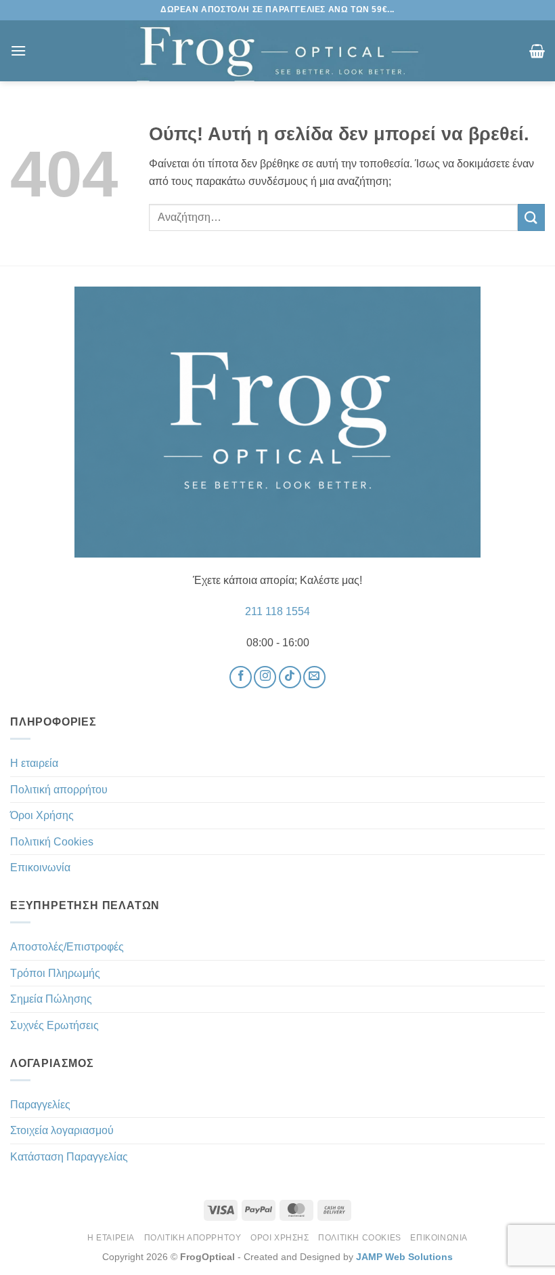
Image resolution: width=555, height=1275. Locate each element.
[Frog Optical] (277, 50)
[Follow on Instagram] (265, 677)
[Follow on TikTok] (290, 677)
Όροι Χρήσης (42, 815)
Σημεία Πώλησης (51, 999)
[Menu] (18, 50)
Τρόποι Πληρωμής (55, 973)
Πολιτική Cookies (51, 842)
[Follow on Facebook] (240, 677)
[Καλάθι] (537, 51)
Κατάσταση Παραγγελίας (69, 1157)
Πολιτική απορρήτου (59, 789)
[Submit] (531, 217)
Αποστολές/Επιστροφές (67, 947)
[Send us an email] (314, 677)
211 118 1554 (277, 611)
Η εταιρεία (34, 763)
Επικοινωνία (40, 867)
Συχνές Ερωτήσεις (54, 1025)
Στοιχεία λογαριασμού (62, 1130)
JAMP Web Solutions (404, 1256)
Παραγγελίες (40, 1104)
